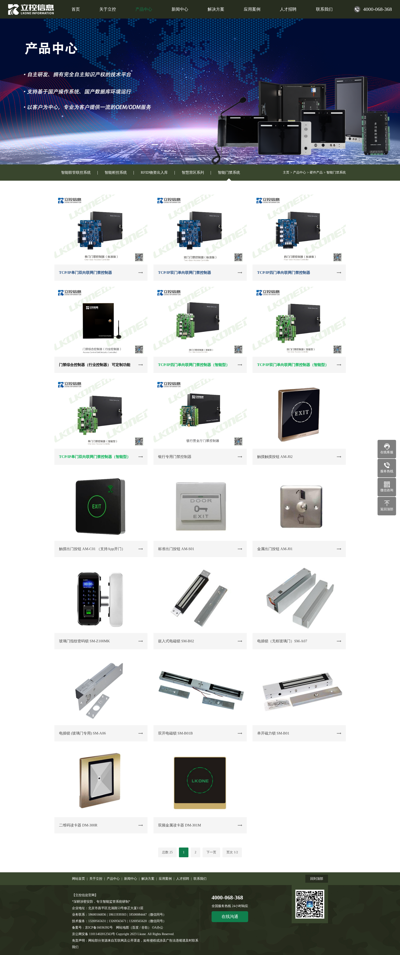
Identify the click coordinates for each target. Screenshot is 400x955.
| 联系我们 (197, 878)
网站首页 (78, 878)
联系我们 (324, 9)
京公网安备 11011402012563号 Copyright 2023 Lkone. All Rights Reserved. (123, 934)
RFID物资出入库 (154, 172)
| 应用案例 (163, 878)
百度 (135, 927)
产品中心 (143, 9)
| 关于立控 (93, 878)
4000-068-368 (227, 898)
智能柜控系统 (116, 172)
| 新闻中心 (128, 878)
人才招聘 (288, 9)
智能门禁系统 (229, 172)
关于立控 (107, 9)
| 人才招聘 (180, 878)
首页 (76, 9)
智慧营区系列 (193, 172)
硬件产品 (316, 172)
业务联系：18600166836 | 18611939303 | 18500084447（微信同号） (119, 914)
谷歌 (144, 927)
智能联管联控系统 (76, 172)
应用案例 (252, 9)
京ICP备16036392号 (99, 927)
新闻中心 (180, 9)
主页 (286, 172)
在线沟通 (230, 916)
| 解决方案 (145, 878)
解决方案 (216, 9)
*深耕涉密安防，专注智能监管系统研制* (101, 901)
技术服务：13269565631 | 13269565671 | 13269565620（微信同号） (119, 921)
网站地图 (122, 927)
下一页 (211, 852)
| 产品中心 (111, 878)
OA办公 (157, 927)
